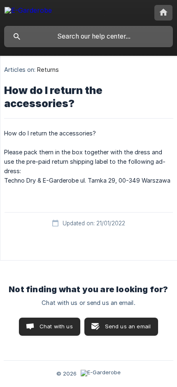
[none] (28, 11)
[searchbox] (88, 36)
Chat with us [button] (56, 326)
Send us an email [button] (128, 326)
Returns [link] (48, 69)
